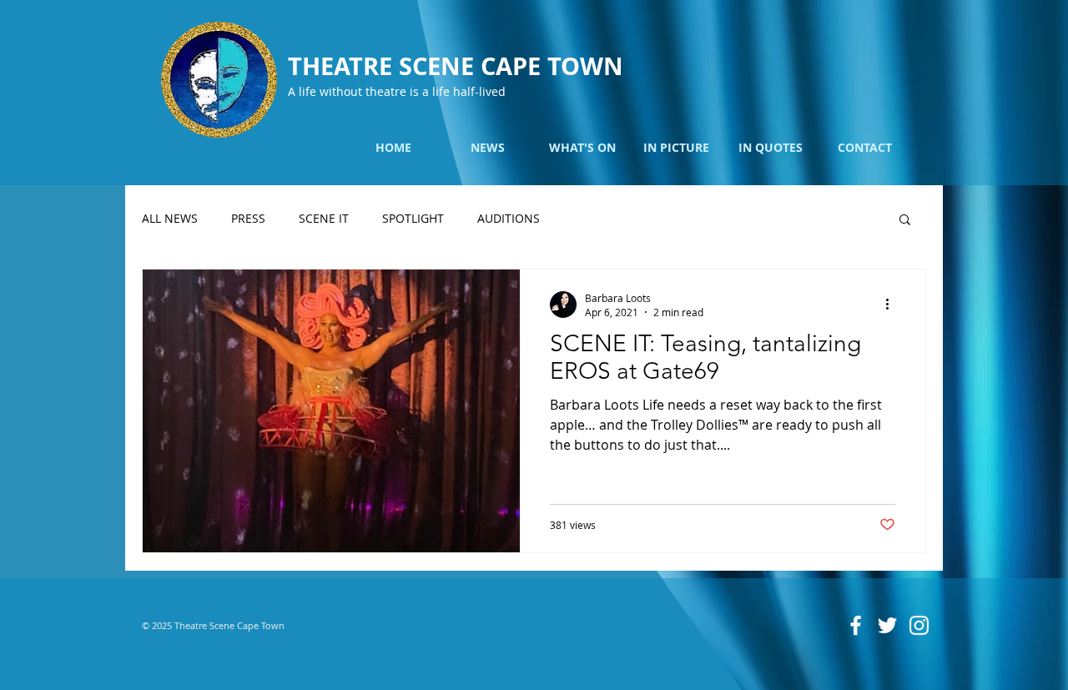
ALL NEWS (170, 218)
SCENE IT (324, 218)
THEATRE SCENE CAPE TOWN (455, 66)
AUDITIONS (508, 218)
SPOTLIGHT (413, 218)
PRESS (248, 218)
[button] (905, 220)
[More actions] (893, 305)
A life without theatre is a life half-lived (397, 91)
